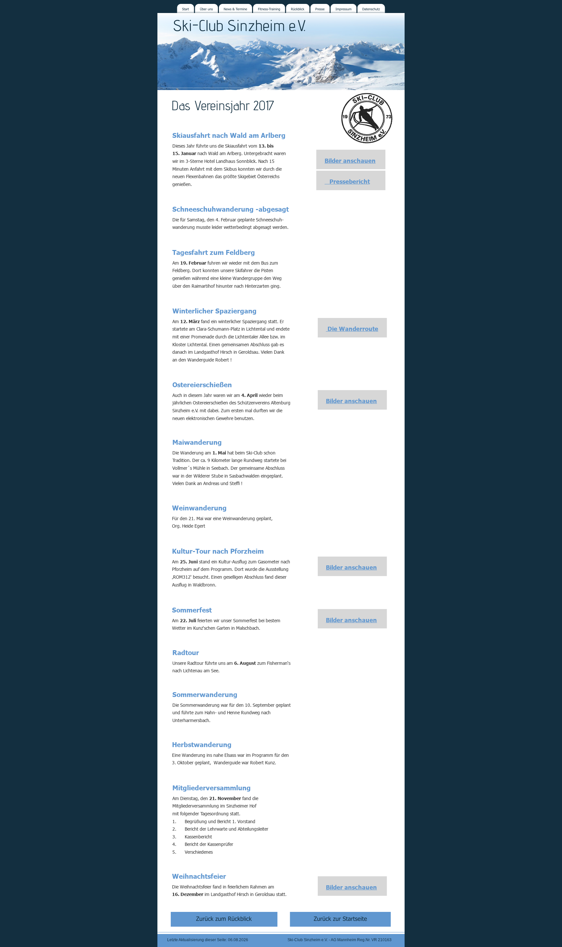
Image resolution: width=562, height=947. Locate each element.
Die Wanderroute (352, 328)
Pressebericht (347, 181)
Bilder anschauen (350, 160)
